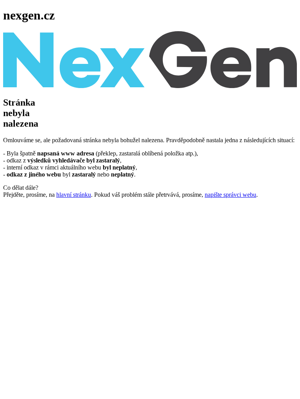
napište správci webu (230, 194)
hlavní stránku (73, 194)
